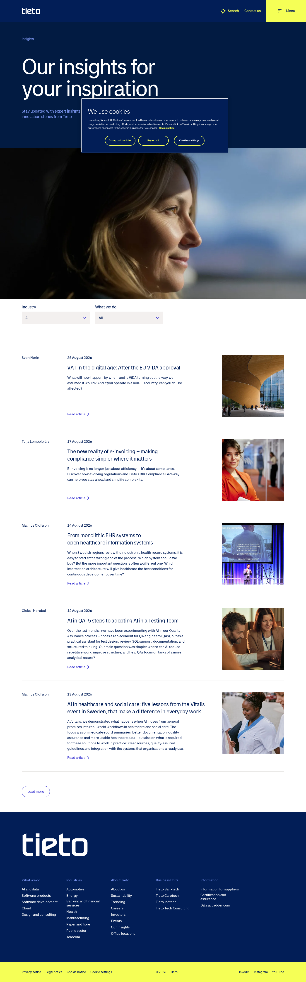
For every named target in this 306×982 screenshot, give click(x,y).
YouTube (278, 972)
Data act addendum (215, 905)
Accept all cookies (120, 140)
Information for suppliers (219, 889)
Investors (118, 915)
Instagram (261, 972)
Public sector (76, 931)
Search (233, 10)
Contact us (252, 10)
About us (118, 889)
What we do (105, 307)
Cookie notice (76, 972)
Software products (36, 896)
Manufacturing (77, 918)
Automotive (75, 889)
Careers (117, 908)
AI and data (30, 889)
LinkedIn (244, 972)
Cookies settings (189, 140)
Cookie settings (101, 972)
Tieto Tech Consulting (173, 908)
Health (71, 912)
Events (116, 921)
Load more (35, 791)
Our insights (120, 927)
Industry (29, 307)
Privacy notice (31, 972)
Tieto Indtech (166, 902)
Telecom (73, 937)
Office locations (123, 934)
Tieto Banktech (167, 889)
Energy (72, 896)
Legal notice (54, 972)
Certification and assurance (213, 897)
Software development (40, 902)
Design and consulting (39, 915)
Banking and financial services (82, 903)
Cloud (26, 908)
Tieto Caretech (167, 896)
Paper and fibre (78, 924)
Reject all (153, 140)
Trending (118, 902)
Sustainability (121, 896)
